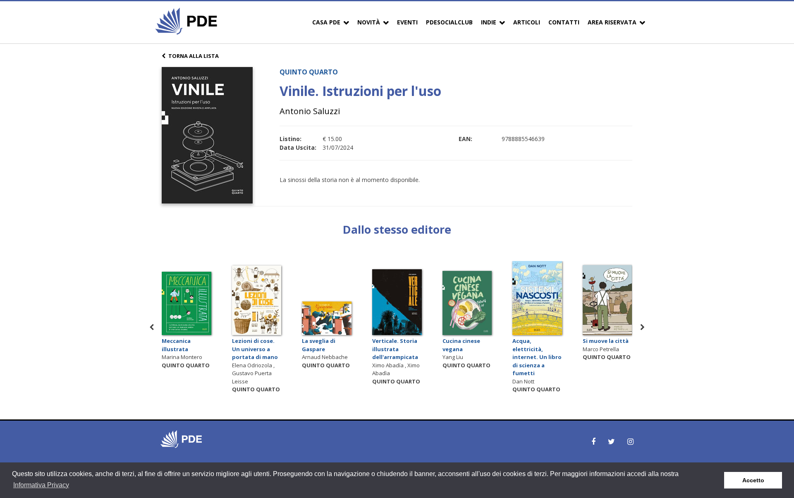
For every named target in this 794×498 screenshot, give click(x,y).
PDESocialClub (449, 22)
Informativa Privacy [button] (41, 484)
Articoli (526, 22)
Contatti (563, 22)
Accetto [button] (753, 480)
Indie (488, 22)
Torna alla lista (193, 56)
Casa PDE (326, 22)
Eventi (407, 22)
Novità (368, 22)
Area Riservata (612, 22)
